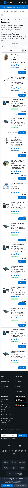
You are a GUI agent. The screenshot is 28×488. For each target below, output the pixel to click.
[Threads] (25, 451)
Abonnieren (22, 435)
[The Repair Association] (14, 454)
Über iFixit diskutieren (7, 384)
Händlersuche (18, 389)
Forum (22, 11)
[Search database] (19, 2)
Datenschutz (4, 404)
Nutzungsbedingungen (7, 407)
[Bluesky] (22, 451)
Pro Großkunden (19, 386)
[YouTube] (16, 451)
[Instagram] (13, 451)
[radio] (23, 50)
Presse (16, 379)
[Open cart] (22, 2)
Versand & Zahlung (6, 414)
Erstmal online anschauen (9, 438)
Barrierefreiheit (5, 399)
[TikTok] (3, 451)
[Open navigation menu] (1, 2)
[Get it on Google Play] (21, 405)
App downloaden (20, 396)
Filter (11, 50)
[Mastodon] (19, 451)
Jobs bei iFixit (4, 386)
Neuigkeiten (18, 381)
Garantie (3, 412)
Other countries (20, 485)
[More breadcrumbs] (2, 15)
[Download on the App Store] (20, 400)
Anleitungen (14, 11)
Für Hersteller (18, 391)
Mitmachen (18, 384)
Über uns (3, 379)
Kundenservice (5, 381)
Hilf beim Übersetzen (12, 446)
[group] (24, 50)
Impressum (4, 402)
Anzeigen (22, 72)
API (2, 389)
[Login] (26, 2)
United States (6, 485)
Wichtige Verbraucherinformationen (8, 417)
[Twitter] (9, 451)
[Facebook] (6, 451)
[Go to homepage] (9, 2)
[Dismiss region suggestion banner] (26, 478)
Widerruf (3, 409)
